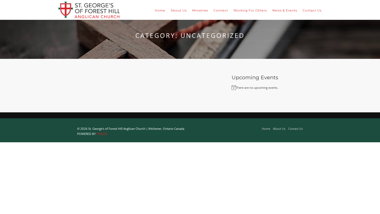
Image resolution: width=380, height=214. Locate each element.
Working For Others (250, 10)
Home (160, 10)
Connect (221, 10)
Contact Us (312, 10)
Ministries (200, 10)
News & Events (284, 10)
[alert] (267, 87)
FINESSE (101, 134)
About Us (179, 10)
